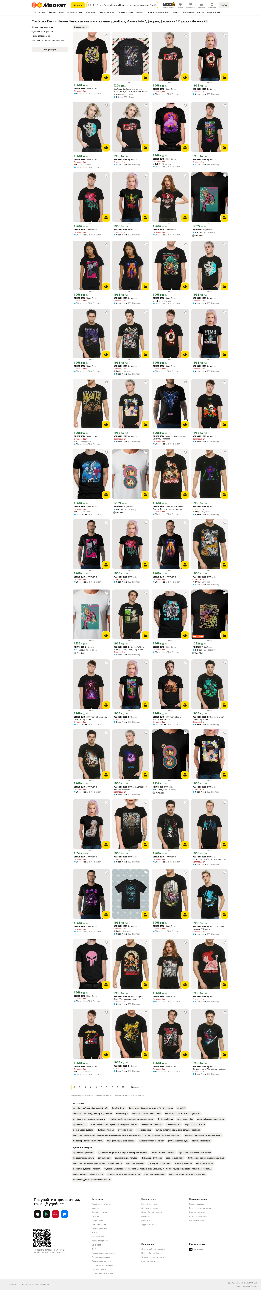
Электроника (97, 1220)
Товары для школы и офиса (103, 1253)
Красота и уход (98, 1237)
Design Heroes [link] (81, 89)
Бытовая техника (99, 1212)
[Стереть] (155, 5)
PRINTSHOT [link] (197, 230)
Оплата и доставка (149, 1208)
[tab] (39, 12)
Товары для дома (99, 1228)
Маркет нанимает (197, 1220)
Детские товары (99, 1269)
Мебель (95, 1208)
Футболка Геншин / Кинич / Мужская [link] (208, 718)
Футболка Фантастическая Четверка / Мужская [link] (209, 858)
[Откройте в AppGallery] (55, 1217)
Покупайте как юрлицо (151, 1212)
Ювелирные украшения (102, 1273)
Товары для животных (101, 1261)
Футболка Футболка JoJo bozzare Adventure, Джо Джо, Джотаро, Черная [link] (131, 90)
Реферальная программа (200, 1208)
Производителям (197, 1212)
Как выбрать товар (149, 1204)
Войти (224, 5)
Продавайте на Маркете (152, 1253)
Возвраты (145, 1220)
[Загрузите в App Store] (37, 1217)
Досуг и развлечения (101, 1204)
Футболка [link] (85, 88)
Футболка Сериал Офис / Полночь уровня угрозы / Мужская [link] (168, 508)
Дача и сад (96, 1245)
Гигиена (95, 1216)
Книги (94, 1249)
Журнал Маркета (148, 1224)
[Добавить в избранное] (106, 35)
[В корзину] (106, 77)
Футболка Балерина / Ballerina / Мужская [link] (169, 437)
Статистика (12, 1284)
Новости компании (197, 1204)
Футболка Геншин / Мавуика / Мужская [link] (168, 718)
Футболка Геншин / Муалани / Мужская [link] (208, 928)
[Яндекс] (254, 1286)
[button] (81, 27)
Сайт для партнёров (150, 1261)
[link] (90, 1108)
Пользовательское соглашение (35, 1284)
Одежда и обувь (99, 1224)
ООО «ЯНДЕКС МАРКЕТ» (247, 1283)
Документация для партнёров (154, 1257)
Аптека (95, 1233)
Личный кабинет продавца (153, 1249)
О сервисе (146, 1216)
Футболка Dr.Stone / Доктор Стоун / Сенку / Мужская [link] (129, 648)
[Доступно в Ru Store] (64, 1217)
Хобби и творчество (101, 1241)
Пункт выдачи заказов (199, 1216)
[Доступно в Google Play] (46, 1217)
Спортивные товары (101, 1257)
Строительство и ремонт (103, 1265)
